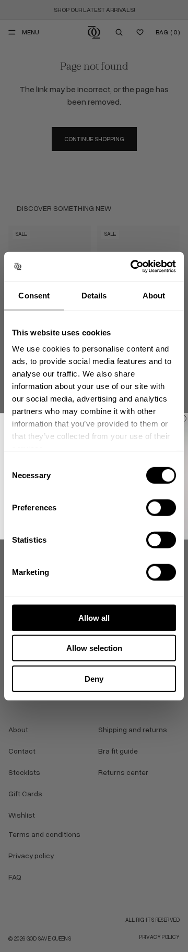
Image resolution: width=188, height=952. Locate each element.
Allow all (94, 617)
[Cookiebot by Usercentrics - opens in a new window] (132, 266)
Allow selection (94, 648)
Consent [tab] (34, 295)
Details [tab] (94, 295)
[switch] (161, 507)
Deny (94, 678)
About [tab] (154, 295)
